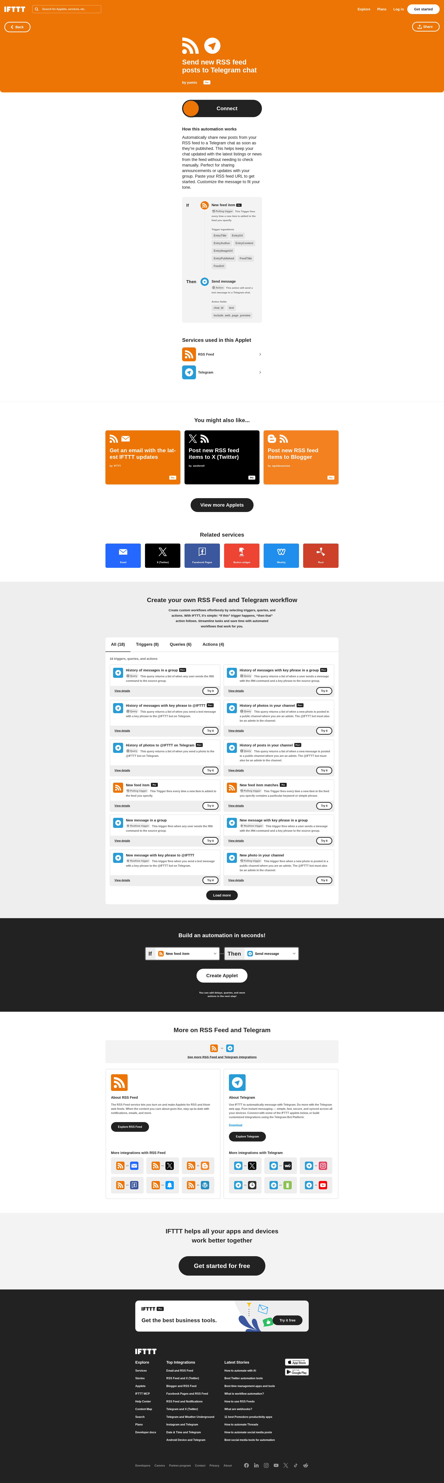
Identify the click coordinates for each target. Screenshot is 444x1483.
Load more (222, 895)
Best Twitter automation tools (243, 1378)
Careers (160, 1465)
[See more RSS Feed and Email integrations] (127, 1165)
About (228, 1465)
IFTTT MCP (142, 1393)
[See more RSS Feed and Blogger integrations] (198, 1165)
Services (141, 1370)
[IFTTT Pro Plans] (206, 83)
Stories (140, 1378)
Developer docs (145, 1432)
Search (140, 1416)
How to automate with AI (240, 1370)
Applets (140, 1386)
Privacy (214, 1465)
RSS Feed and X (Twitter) (182, 1378)
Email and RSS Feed (179, 1370)
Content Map (143, 1409)
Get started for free (222, 1265)
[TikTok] (296, 1465)
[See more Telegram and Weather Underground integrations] (280, 1165)
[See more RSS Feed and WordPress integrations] (198, 1185)
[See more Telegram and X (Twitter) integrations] (245, 1165)
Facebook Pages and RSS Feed (187, 1393)
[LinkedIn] (256, 1465)
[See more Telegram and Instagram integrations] (316, 1165)
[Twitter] (286, 1465)
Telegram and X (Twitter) (182, 1409)
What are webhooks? (238, 1409)
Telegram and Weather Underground (190, 1416)
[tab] (117, 644)
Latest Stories (236, 1362)
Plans (381, 9)
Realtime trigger (139, 825)
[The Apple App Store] (297, 1363)
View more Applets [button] (222, 505)
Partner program (180, 1465)
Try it (210, 690)
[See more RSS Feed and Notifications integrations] (162, 1185)
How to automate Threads (241, 1424)
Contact (200, 1465)
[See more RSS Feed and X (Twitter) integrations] (162, 1165)
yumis (192, 82)
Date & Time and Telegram (183, 1432)
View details (122, 690)
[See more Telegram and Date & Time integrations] (245, 1185)
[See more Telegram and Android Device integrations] (280, 1185)
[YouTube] (276, 1465)
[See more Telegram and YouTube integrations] (316, 1185)
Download (235, 1125)
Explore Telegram (247, 1136)
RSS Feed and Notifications (184, 1401)
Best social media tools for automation (249, 1439)
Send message (224, 281)
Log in (398, 9)
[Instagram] (266, 1465)
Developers (142, 1465)
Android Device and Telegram (185, 1439)
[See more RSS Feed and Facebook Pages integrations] (127, 1185)
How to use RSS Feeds (239, 1401)
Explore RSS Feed (130, 1126)
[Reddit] (305, 1465)
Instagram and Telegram (182, 1424)
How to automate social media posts (248, 1432)
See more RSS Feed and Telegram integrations (222, 1057)
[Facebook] (246, 1465)
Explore (364, 9)
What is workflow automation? (244, 1393)
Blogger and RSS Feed (181, 1386)
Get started (423, 9)
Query (133, 676)
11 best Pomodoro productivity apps (248, 1416)
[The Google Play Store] (297, 1372)
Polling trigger (138, 790)
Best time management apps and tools (249, 1386)
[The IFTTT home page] (14, 9)
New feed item (224, 205)
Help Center (143, 1401)
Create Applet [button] (222, 975)
